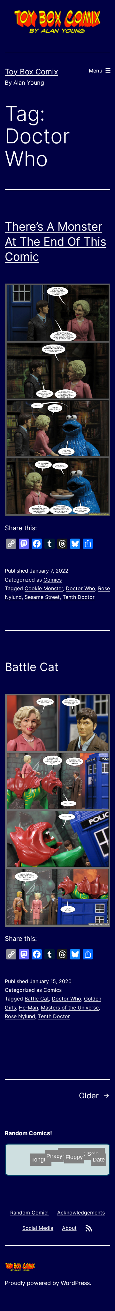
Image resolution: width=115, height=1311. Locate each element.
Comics (52, 579)
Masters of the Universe (70, 1007)
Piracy (63, 1154)
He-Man (28, 1007)
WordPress (75, 1283)
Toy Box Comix (31, 71)
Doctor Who (80, 588)
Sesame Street (42, 597)
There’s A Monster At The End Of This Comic (55, 241)
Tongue (43, 1160)
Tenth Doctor (79, 597)
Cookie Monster (44, 588)
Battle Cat (31, 667)
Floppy (63, 1162)
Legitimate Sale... (76, 1156)
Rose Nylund (20, 1016)
